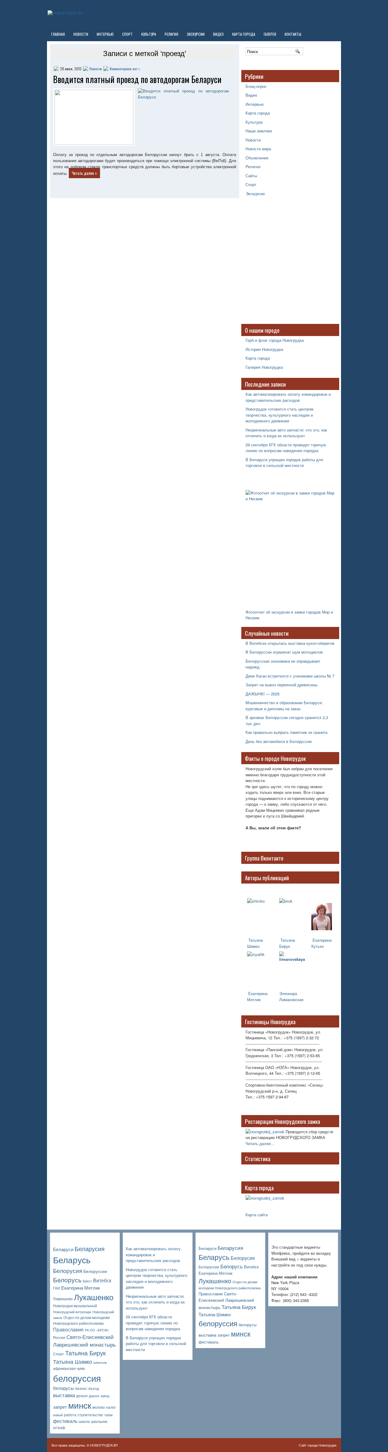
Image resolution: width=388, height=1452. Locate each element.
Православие (68, 1329)
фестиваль (65, 1420)
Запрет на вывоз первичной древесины (281, 685)
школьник (99, 1421)
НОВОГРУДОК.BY (104, 1445)
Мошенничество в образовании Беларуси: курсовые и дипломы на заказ (284, 705)
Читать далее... (260, 1143)
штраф (59, 1427)
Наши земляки (259, 131)
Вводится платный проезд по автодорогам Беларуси (137, 79)
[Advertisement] (283, 263)
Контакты (293, 34)
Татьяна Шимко (255, 943)
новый (58, 1415)
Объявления (257, 158)
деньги (82, 1395)
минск (79, 1405)
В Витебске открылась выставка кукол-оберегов (290, 643)
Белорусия (67, 1270)
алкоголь (100, 1362)
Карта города (243, 34)
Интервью (105, 34)
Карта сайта (257, 1214)
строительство (90, 1414)
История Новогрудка (264, 349)
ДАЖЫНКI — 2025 (262, 694)
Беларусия (90, 1248)
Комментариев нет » (125, 68)
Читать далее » (84, 173)
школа (84, 1421)
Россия (59, 1337)
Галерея (270, 34)
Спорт (127, 34)
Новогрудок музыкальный (75, 1305)
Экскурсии (196, 34)
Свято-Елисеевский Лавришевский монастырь (84, 1340)
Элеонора (288, 993)
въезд (94, 1388)
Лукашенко (93, 1296)
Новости (80, 34)
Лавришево (63, 1298)
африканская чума (69, 1368)
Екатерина (257, 993)
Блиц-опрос (256, 86)
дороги (94, 1396)
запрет (60, 1407)
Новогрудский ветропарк (72, 1312)
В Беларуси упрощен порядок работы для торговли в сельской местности (284, 462)
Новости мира (258, 149)
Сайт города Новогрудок (317, 1445)
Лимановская (291, 999)
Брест (87, 1281)
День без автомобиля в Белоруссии (279, 741)
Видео (218, 34)
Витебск (102, 1280)
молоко (98, 1407)
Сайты (251, 175)
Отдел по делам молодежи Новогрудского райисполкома (81, 1320)
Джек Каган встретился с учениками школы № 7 (290, 676)
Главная (58, 34)
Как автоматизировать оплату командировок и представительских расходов (288, 397)
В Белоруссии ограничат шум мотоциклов (284, 652)
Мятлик (254, 999)
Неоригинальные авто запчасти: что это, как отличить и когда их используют (286, 433)
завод (104, 1396)
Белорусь (67, 1279)
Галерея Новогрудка (264, 367)
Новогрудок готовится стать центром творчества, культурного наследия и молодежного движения (279, 415)
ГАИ (56, 1288)
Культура (148, 34)
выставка (64, 1395)
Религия (171, 34)
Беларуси (63, 1249)
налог (111, 1407)
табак (108, 1415)
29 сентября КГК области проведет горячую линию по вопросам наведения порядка (286, 448)
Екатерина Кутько (321, 943)
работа (70, 1414)
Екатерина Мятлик (80, 1287)
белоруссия (77, 1377)
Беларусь (72, 1259)
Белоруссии (95, 1271)
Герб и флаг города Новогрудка (275, 340)
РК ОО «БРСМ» (97, 1330)
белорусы (63, 1388)
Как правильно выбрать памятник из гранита (286, 732)
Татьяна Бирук (287, 943)
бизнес (81, 1388)
